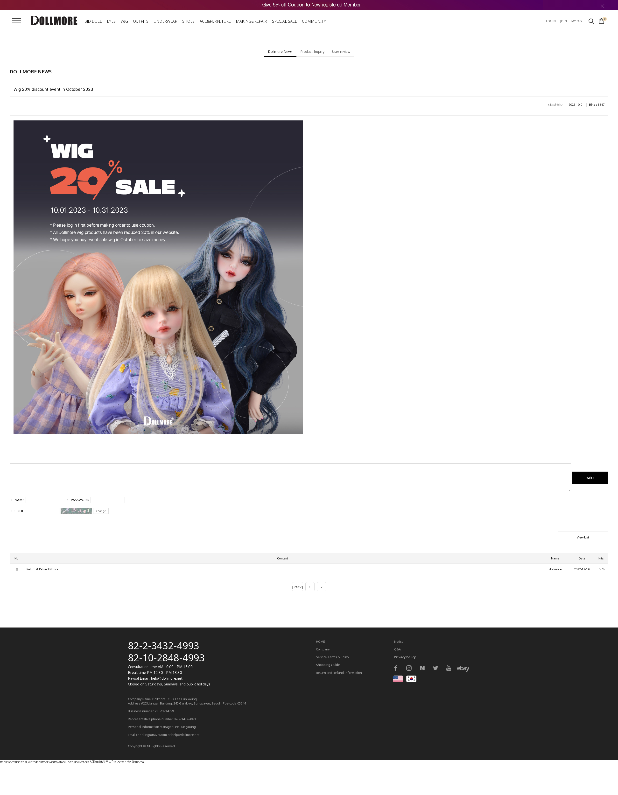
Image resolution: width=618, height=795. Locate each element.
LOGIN (551, 21)
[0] (601, 20)
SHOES (188, 21)
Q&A (397, 649)
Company (323, 649)
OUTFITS (140, 21)
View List (583, 537)
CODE (19, 511)
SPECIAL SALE (284, 21)
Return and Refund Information (339, 673)
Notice (398, 641)
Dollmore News (280, 51)
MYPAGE (577, 21)
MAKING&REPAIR (251, 21)
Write (590, 477)
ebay (462, 667)
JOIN (563, 21)
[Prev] (297, 586)
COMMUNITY (314, 21)
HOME (320, 641)
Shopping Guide (328, 665)
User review (341, 51)
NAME (19, 500)
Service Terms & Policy (332, 657)
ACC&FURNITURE (215, 21)
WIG (124, 21)
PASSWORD (80, 500)
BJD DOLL (93, 21)
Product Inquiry (312, 51)
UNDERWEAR (165, 21)
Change (101, 511)
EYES (111, 21)
